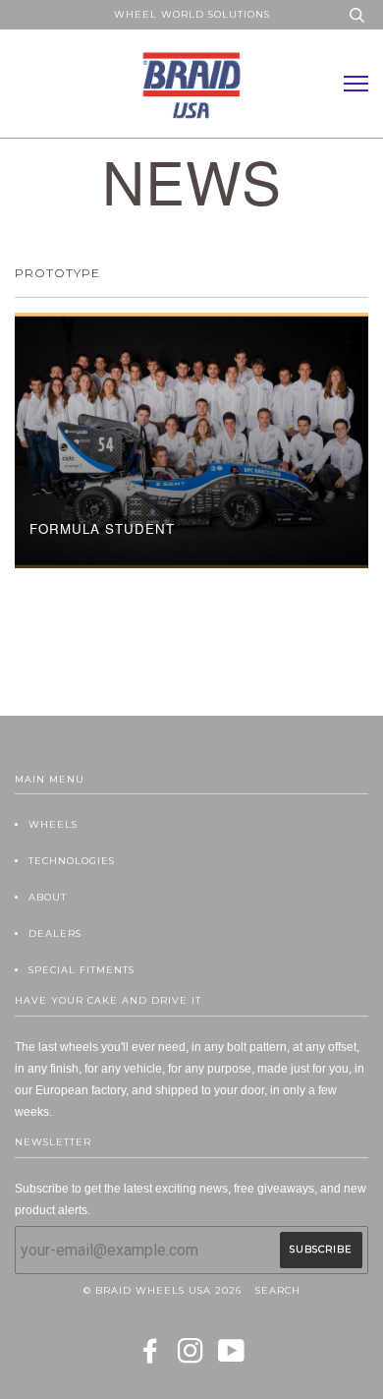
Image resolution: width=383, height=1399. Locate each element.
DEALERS (55, 933)
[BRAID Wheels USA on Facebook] (150, 1357)
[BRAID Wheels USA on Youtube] (232, 1357)
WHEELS (53, 824)
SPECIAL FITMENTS (81, 969)
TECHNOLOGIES (71, 860)
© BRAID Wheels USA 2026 (162, 1290)
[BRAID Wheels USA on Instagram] (191, 1357)
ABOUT (47, 897)
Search (278, 1290)
